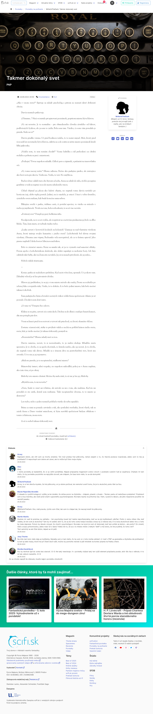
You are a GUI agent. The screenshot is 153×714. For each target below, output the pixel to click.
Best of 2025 (71, 661)
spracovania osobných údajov (19, 663)
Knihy (92, 681)
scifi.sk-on (72, 3)
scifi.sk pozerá (71, 673)
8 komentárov (44, 97)
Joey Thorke (22, 537)
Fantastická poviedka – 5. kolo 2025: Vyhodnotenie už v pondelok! (27, 613)
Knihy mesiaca (71, 668)
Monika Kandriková (25, 549)
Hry (91, 686)
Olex (19, 467)
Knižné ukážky (71, 666)
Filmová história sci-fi (74, 678)
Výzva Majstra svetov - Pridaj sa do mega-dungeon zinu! (75, 612)
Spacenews (70, 643)
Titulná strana (71, 641)
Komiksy (93, 683)
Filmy (92, 676)
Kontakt (19, 668)
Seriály (92, 678)
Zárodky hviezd (96, 666)
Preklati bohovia (96, 648)
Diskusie (101, 2)
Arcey (19, 454)
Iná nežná (93, 661)
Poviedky (18, 9)
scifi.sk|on (94, 641)
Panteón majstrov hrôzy (75, 671)
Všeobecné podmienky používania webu (23, 660)
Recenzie (69, 646)
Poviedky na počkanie (34, 9)
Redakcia (34, 679)
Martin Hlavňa (23, 517)
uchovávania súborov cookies (46, 663)
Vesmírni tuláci (95, 651)
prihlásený (72, 436)
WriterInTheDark (122, 116)
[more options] (143, 448)
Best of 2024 (71, 663)
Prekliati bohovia (72, 676)
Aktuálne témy (47, 3)
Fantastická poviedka (98, 643)
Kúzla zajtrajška (96, 663)
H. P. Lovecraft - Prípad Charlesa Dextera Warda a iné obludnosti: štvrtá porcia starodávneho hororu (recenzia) (123, 614)
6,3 (55, 97)
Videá (68, 651)
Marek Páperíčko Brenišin (27, 492)
